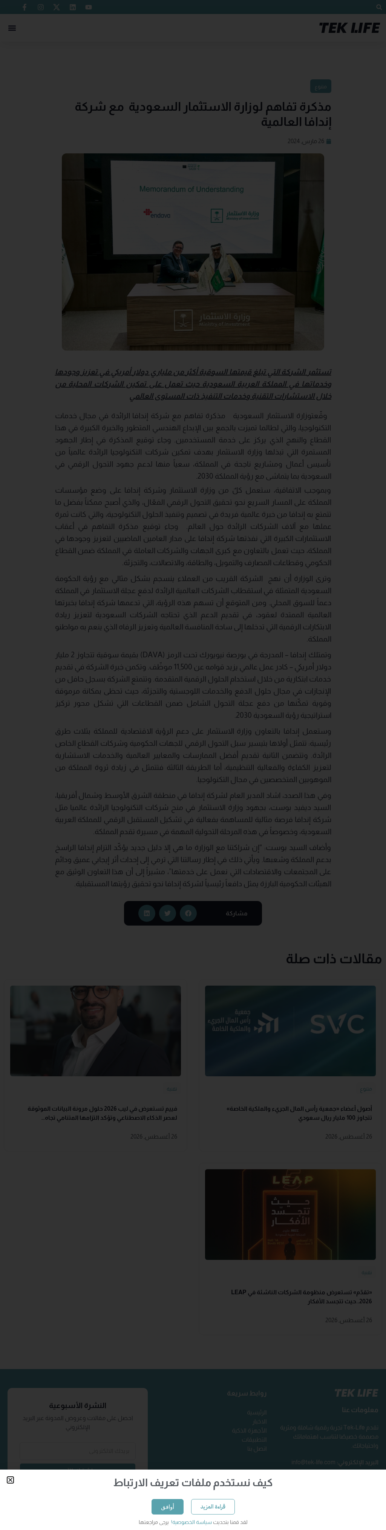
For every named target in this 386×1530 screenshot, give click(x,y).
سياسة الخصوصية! (191, 1522)
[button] (10, 1480)
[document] (193, 765)
